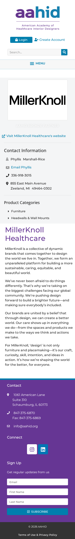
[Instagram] (32, 449)
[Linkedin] (43, 449)
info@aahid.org (26, 426)
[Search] (64, 52)
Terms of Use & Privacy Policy (37, 534)
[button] (37, 63)
